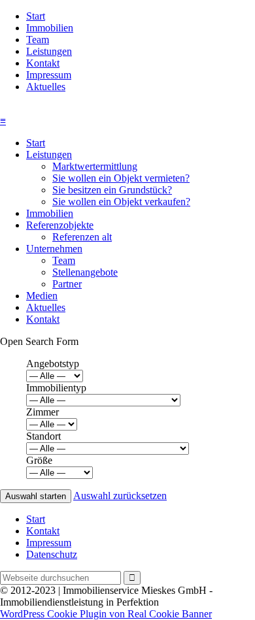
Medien (42, 295)
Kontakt (43, 63)
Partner (67, 283)
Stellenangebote (85, 272)
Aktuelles (45, 86)
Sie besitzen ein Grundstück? (112, 189)
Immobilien (49, 27)
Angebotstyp (52, 363)
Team (37, 39)
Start (35, 16)
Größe (39, 460)
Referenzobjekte (60, 225)
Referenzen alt (82, 236)
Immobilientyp (56, 387)
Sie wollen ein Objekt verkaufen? (121, 201)
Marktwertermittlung (94, 166)
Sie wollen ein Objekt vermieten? (121, 178)
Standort (43, 436)
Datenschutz (51, 554)
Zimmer (42, 411)
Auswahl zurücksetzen (120, 495)
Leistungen (49, 51)
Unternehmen (54, 248)
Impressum (48, 74)
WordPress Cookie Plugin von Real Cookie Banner (106, 613)
